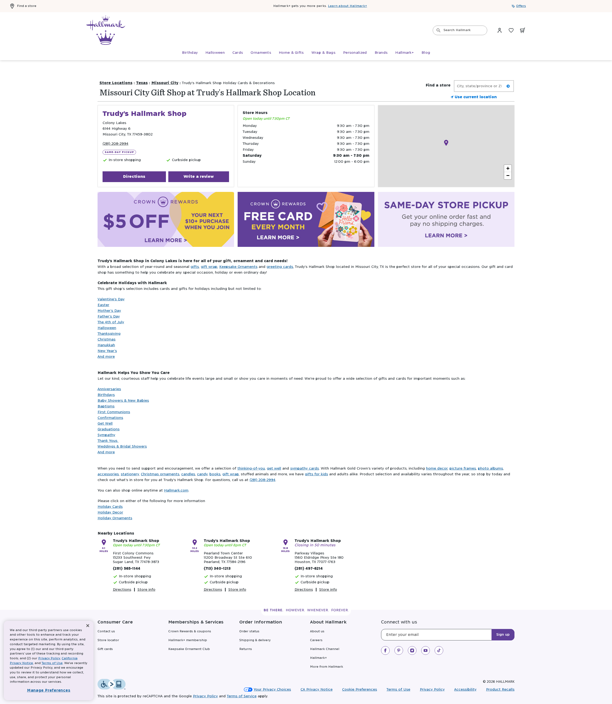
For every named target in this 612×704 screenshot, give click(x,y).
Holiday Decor (110, 512)
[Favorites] (511, 30)
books (214, 474)
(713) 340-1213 (217, 568)
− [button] (507, 176)
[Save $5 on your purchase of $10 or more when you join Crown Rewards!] (166, 220)
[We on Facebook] (385, 650)
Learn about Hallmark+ (347, 6)
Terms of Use (398, 689)
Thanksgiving (109, 334)
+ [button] (507, 168)
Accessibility (465, 689)
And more (106, 356)
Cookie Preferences (359, 689)
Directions (134, 177)
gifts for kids (316, 474)
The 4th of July (111, 322)
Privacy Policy (432, 689)
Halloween (107, 328)
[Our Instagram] (412, 650)
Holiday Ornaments (115, 518)
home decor (437, 468)
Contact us (106, 631)
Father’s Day (109, 316)
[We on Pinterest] (398, 650)
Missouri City (164, 83)
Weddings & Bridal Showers (122, 446)
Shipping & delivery (255, 640)
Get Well (105, 423)
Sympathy (106, 435)
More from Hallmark (326, 666)
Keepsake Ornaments (238, 267)
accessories (108, 474)
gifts (195, 267)
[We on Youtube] (425, 650)
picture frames (462, 468)
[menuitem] (190, 52)
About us (317, 631)
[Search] (438, 30)
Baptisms (106, 406)
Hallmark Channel (324, 649)
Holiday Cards (110, 507)
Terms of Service (242, 696)
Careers (316, 640)
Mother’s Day (109, 311)
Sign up (503, 634)
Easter (103, 305)
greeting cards (280, 267)
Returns (245, 649)
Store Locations (115, 83)
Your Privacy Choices (272, 689)
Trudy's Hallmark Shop (136, 541)
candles (188, 474)
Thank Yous (108, 441)
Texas (142, 83)
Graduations (109, 429)
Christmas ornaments (160, 474)
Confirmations (110, 418)
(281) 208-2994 (115, 144)
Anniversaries (109, 389)
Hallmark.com (176, 490)
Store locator (108, 640)
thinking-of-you (251, 468)
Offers (521, 6)
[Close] (87, 626)
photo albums (490, 468)
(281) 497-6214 (309, 568)
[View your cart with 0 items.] (522, 30)
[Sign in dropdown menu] (499, 30)
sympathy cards (304, 468)
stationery (130, 474)
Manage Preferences (49, 690)
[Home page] (105, 30)
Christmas (106, 339)
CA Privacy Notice (317, 689)
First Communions (114, 412)
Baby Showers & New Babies (123, 400)
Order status (249, 631)
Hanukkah (106, 345)
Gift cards (105, 649)
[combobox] (460, 30)
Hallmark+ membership (187, 640)
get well (274, 468)
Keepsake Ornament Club (189, 649)
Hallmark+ (318, 658)
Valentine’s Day (111, 299)
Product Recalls (500, 689)
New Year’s (107, 351)
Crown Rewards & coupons (189, 631)
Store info (146, 589)
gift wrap (209, 267)
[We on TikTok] (439, 650)
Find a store (26, 6)
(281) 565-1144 (126, 568)
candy (202, 474)
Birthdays (106, 395)
